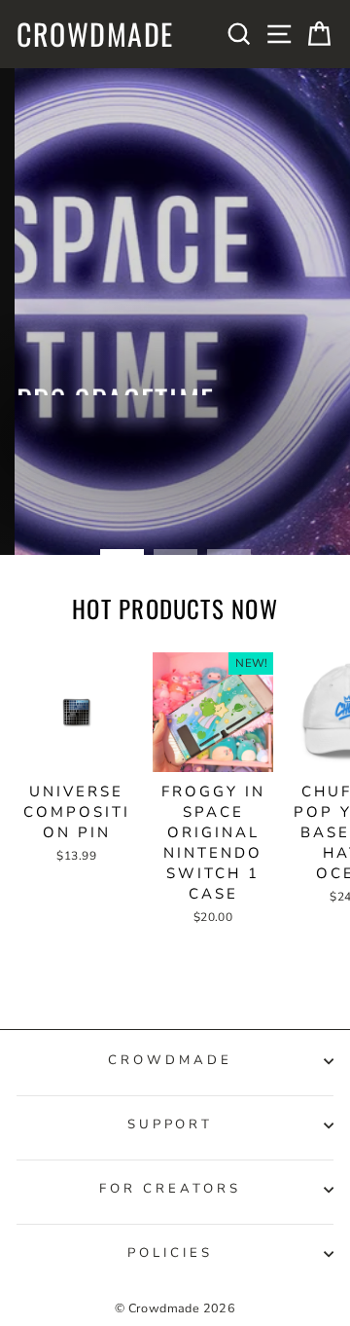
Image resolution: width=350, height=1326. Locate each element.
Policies (170, 1253)
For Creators (170, 1188)
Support (170, 1124)
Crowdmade (95, 34)
